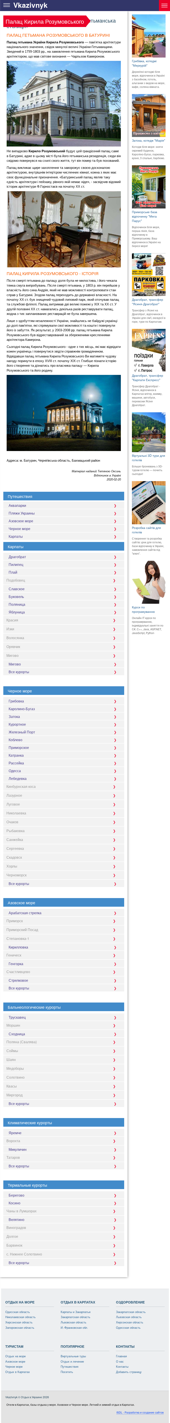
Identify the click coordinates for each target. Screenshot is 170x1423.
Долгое (12, 1236)
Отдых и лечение (72, 1361)
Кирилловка (18, 947)
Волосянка (15, 637)
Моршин (13, 1025)
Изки (10, 628)
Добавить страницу (129, 1372)
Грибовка (16, 701)
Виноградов (16, 1227)
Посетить (67, 1372)
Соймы (12, 1050)
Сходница (17, 1033)
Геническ (13, 955)
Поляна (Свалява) (21, 1041)
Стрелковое (18, 980)
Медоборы (15, 1068)
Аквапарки (17, 505)
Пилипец (16, 564)
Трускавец (17, 1017)
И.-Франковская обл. (74, 1327)
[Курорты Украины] (164, 5)
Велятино (16, 1219)
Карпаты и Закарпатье (76, 1312)
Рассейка (16, 762)
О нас (120, 1361)
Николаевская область (20, 1317)
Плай (13, 572)
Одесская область (17, 1312)
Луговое (13, 804)
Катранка (16, 755)
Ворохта (13, 1140)
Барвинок (14, 1245)
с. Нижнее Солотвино (24, 1254)
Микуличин (18, 1149)
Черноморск (16, 874)
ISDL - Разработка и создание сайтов (140, 1412)
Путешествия (69, 1366)
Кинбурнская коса (21, 786)
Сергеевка (15, 848)
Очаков (12, 821)
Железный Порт (22, 732)
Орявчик (13, 646)
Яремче (15, 1132)
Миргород (14, 1094)
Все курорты (19, 671)
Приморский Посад (22, 929)
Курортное (17, 724)
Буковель (16, 596)
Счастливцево (18, 971)
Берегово (16, 1195)
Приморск (14, 920)
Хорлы (11, 866)
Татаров (13, 1157)
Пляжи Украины (22, 513)
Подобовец (15, 580)
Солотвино (15, 1077)
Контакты (122, 1366)
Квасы (11, 1086)
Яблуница (17, 612)
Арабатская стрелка (25, 912)
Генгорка (16, 963)
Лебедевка (18, 778)
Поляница (17, 604)
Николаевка (16, 813)
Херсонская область (19, 1322)
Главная (121, 1356)
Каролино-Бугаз (22, 708)
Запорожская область (19, 1327)
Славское (17, 588)
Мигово (12, 655)
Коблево (15, 739)
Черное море (19, 528)
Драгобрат (17, 556)
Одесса (15, 770)
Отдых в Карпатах (17, 1372)
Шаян (11, 1059)
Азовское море (21, 520)
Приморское (19, 747)
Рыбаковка (15, 830)
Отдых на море (15, 1356)
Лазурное (14, 795)
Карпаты (16, 536)
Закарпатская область (75, 1317)
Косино (14, 1202)
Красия (12, 620)
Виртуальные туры (73, 1356)
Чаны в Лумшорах (21, 1210)
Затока (14, 716)
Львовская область (73, 1322)
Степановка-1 (17, 938)
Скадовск (14, 857)
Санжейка (14, 839)
